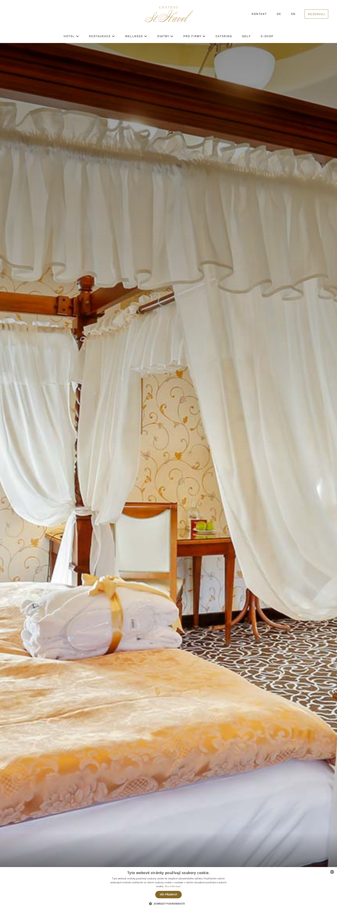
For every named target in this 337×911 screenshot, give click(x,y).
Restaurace (100, 36)
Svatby (163, 36)
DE (279, 13)
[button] (168, 903)
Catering (224, 36)
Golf (246, 36)
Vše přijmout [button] (168, 894)
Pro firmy (192, 36)
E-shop (267, 36)
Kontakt (259, 13)
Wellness (134, 36)
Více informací (173, 886)
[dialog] (168, 889)
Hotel (70, 36)
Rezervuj (316, 14)
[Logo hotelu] (168, 16)
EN (293, 13)
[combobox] (332, 872)
